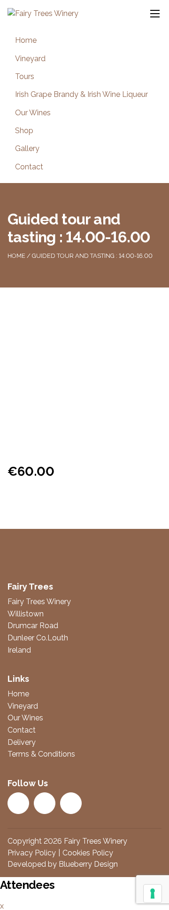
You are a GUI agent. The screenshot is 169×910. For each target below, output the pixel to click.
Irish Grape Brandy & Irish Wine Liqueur (81, 94)
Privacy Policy (32, 852)
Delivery (22, 742)
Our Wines (33, 112)
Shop (24, 130)
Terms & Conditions (41, 754)
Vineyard (30, 58)
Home (26, 40)
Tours (24, 76)
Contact (29, 166)
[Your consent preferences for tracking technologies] (152, 893)
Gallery (27, 148)
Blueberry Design (88, 864)
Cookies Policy (87, 852)
